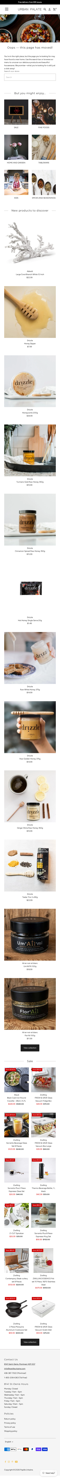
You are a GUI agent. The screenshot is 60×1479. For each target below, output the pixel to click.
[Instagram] (8, 1462)
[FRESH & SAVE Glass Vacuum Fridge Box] (43, 1079)
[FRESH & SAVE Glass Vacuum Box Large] (43, 1125)
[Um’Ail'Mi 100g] (30, 935)
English (8, 1442)
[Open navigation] (6, 9)
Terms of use (9, 1427)
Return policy (9, 1419)
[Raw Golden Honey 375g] (30, 727)
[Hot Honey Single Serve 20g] (30, 589)
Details (39, 2)
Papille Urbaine (26, 1470)
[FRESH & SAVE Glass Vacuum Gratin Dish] (43, 1308)
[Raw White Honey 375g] (30, 658)
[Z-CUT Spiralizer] (16, 1215)
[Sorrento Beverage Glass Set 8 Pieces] (16, 1125)
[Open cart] (54, 9)
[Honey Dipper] (30, 312)
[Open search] (45, 9)
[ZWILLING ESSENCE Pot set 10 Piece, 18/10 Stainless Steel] (43, 1260)
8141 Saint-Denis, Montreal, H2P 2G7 (19, 1364)
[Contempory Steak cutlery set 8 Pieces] (16, 1260)
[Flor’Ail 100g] (30, 1004)
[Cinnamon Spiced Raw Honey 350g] (30, 520)
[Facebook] (5, 1462)
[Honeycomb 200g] (30, 381)
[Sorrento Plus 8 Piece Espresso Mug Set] (43, 1215)
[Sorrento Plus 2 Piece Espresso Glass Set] (16, 1170)
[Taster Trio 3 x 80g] (30, 865)
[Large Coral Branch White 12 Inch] (30, 243)
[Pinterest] (12, 1462)
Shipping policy (10, 1431)
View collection (30, 1048)
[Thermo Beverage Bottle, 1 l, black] (43, 1170)
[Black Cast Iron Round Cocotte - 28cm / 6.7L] (16, 1079)
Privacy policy (10, 1423)
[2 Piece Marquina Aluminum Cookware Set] (16, 1308)
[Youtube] (16, 1462)
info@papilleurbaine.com (14, 1368)
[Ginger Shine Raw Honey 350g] (30, 796)
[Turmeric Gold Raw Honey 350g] (30, 450)
